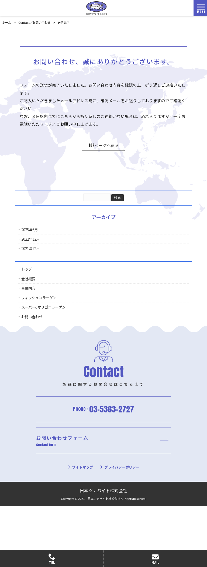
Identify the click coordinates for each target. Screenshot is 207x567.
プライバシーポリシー (121, 467)
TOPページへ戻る (103, 145)
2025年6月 (29, 229)
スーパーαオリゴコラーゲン (43, 307)
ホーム (6, 22)
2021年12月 (30, 248)
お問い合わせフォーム (62, 441)
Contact (34, 22)
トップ (26, 269)
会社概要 (28, 278)
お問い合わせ (31, 316)
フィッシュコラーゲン (38, 297)
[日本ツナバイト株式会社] (97, 7)
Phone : (103, 409)
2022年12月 (30, 239)
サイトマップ (82, 467)
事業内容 (28, 288)
